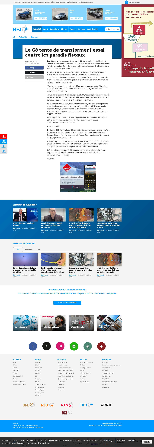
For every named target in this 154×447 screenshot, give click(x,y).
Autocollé (61, 384)
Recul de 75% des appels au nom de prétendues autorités (52, 225)
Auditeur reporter (19, 381)
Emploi (47, 2)
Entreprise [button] (26, 2)
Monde (15, 367)
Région (15, 362)
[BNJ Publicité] (28, 405)
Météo (82, 370)
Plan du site (39, 427)
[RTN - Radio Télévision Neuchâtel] (67, 405)
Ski (36, 376)
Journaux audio (18, 376)
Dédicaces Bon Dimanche (66, 373)
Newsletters (74, 346)
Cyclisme (38, 373)
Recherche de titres (64, 367)
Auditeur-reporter (134, 2)
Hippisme (38, 379)
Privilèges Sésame (71, 2)
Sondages (61, 387)
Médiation (105, 379)
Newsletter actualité (19, 384)
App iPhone (87, 346)
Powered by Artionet (95, 425)
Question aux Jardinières (66, 379)
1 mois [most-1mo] (39, 249)
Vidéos (72, 29)
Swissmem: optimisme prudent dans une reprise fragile (108, 225)
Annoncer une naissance (66, 376)
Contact (104, 384)
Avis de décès (84, 381)
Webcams (41, 2)
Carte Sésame (60, 2)
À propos (105, 362)
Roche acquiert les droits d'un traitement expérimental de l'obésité (52, 270)
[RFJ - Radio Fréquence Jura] (87, 405)
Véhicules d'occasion (86, 362)
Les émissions (62, 362)
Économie (35, 37)
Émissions (54, 29)
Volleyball (38, 370)
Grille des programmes (65, 370)
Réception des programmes (111, 365)
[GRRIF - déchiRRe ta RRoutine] (106, 405)
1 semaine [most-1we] (28, 249)
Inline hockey (39, 387)
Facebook (33, 346)
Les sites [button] (17, 2)
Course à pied (39, 390)
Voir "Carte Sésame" (109, 323)
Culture (15, 373)
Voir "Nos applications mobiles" (81, 323)
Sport (45, 29)
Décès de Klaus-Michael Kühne (23, 224)
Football (37, 362)
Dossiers (15, 379)
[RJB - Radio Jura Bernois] (47, 405)
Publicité (105, 370)
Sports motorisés (40, 384)
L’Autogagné (61, 381)
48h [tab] (18, 249)
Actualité (37, 29)
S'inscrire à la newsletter (67, 302)
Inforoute (34, 2)
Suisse (15, 365)
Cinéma (82, 365)
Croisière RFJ (92, 29)
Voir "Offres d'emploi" (54, 323)
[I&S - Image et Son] (67, 412)
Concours (61, 390)
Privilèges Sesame (86, 367)
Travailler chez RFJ (108, 373)
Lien (31, 77)
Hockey (37, 365)
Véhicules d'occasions (86, 2)
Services (81, 29)
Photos (64, 29)
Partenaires (106, 376)
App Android (101, 346)
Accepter (146, 442)
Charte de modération (109, 381)
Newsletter (105, 387)
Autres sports (39, 392)
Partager (31, 68)
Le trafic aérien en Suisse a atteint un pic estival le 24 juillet (24, 270)
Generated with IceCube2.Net (112, 425)
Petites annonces (85, 373)
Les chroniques (62, 365)
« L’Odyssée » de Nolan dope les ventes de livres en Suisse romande (80, 225)
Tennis (37, 381)
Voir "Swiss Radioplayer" (25, 323)
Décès (53, 2)
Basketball (38, 367)
